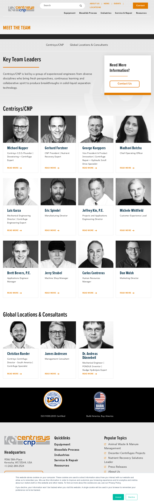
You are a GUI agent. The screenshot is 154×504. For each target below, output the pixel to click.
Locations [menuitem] (95, 7)
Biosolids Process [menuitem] (88, 13)
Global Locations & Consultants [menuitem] (89, 45)
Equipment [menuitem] (69, 13)
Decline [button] (131, 497)
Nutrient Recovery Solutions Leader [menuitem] (123, 460)
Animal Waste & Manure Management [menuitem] (121, 446)
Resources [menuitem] (141, 13)
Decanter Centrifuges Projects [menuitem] (126, 453)
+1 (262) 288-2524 (14, 466)
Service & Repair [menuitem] (123, 13)
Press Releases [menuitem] (117, 467)
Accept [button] (118, 497)
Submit (81, 5)
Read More (12, 168)
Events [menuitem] (117, 4)
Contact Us (125, 84)
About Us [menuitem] (94, 4)
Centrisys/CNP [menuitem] (55, 45)
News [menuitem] (106, 4)
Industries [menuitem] (106, 13)
